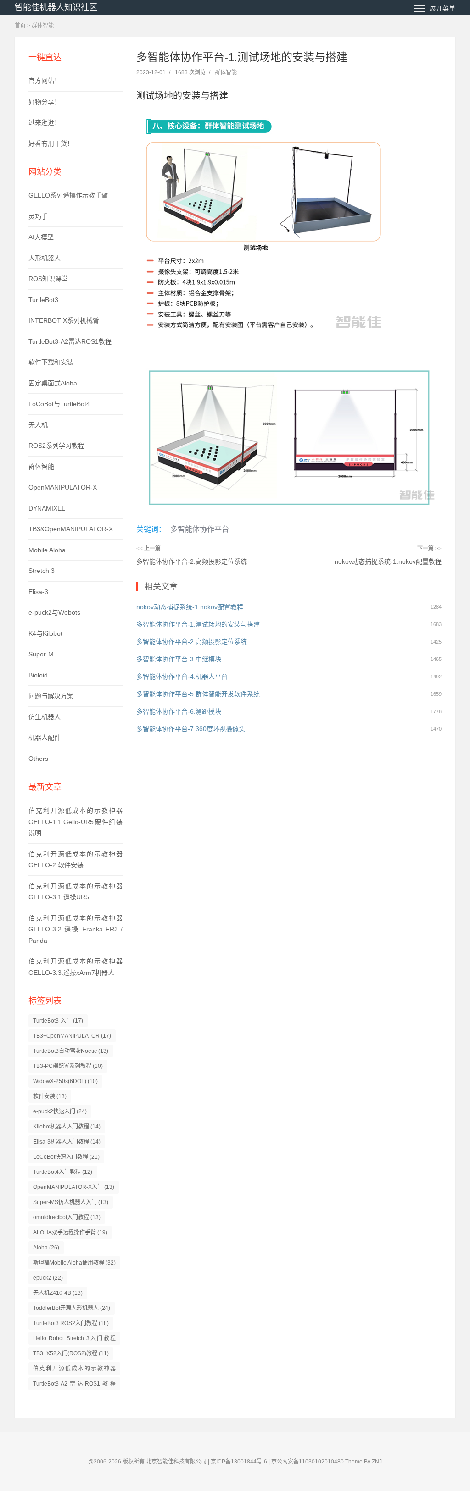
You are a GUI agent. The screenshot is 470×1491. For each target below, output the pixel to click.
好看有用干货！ (50, 143)
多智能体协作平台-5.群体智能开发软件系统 (198, 694)
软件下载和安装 (50, 362)
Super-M (41, 654)
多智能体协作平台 (199, 529)
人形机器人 (44, 258)
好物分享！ (44, 101)
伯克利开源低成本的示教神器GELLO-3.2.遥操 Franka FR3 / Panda (75, 929)
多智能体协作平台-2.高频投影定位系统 (191, 561)
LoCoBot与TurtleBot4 (59, 403)
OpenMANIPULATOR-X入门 (73, 1187)
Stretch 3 (41, 570)
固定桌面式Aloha (52, 383)
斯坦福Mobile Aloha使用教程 (74, 1263)
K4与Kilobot (45, 633)
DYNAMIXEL (46, 508)
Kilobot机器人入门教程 (67, 1126)
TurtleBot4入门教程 (62, 1172)
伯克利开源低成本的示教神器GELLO (74, 1370)
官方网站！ (44, 80)
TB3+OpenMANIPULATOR (72, 1036)
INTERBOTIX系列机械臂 (63, 320)
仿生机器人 (44, 717)
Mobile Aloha (47, 550)
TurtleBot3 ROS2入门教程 (71, 1323)
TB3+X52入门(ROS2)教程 (71, 1353)
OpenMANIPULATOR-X (62, 487)
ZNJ (377, 1461)
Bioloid (38, 675)
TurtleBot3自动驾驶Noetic (70, 1051)
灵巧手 (38, 216)
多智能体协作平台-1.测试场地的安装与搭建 (198, 624)
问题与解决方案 (50, 695)
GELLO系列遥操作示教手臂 (68, 195)
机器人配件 (44, 737)
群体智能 (43, 25)
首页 (20, 25)
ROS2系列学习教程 (56, 445)
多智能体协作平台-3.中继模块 (178, 659)
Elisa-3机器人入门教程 (67, 1142)
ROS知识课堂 (48, 278)
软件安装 (50, 1096)
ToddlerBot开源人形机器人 (71, 1308)
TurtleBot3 (43, 299)
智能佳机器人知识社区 (56, 7)
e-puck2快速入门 (60, 1111)
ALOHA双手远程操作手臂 (70, 1232)
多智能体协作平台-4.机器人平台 (182, 676)
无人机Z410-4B (58, 1293)
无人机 (38, 425)
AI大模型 (41, 237)
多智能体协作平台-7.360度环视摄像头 (190, 728)
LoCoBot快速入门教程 (66, 1157)
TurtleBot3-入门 (58, 1021)
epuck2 (48, 1278)
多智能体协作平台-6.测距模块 (178, 711)
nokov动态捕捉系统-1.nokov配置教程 (388, 561)
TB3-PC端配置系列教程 (68, 1066)
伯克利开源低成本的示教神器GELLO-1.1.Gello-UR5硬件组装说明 (75, 821)
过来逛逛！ (44, 122)
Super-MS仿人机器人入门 (70, 1202)
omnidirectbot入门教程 (67, 1217)
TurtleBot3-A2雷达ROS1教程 (70, 341)
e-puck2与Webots (54, 612)
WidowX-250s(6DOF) (65, 1081)
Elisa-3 (38, 591)
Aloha (46, 1247)
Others (38, 758)
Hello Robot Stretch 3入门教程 (74, 1340)
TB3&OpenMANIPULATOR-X (70, 529)
